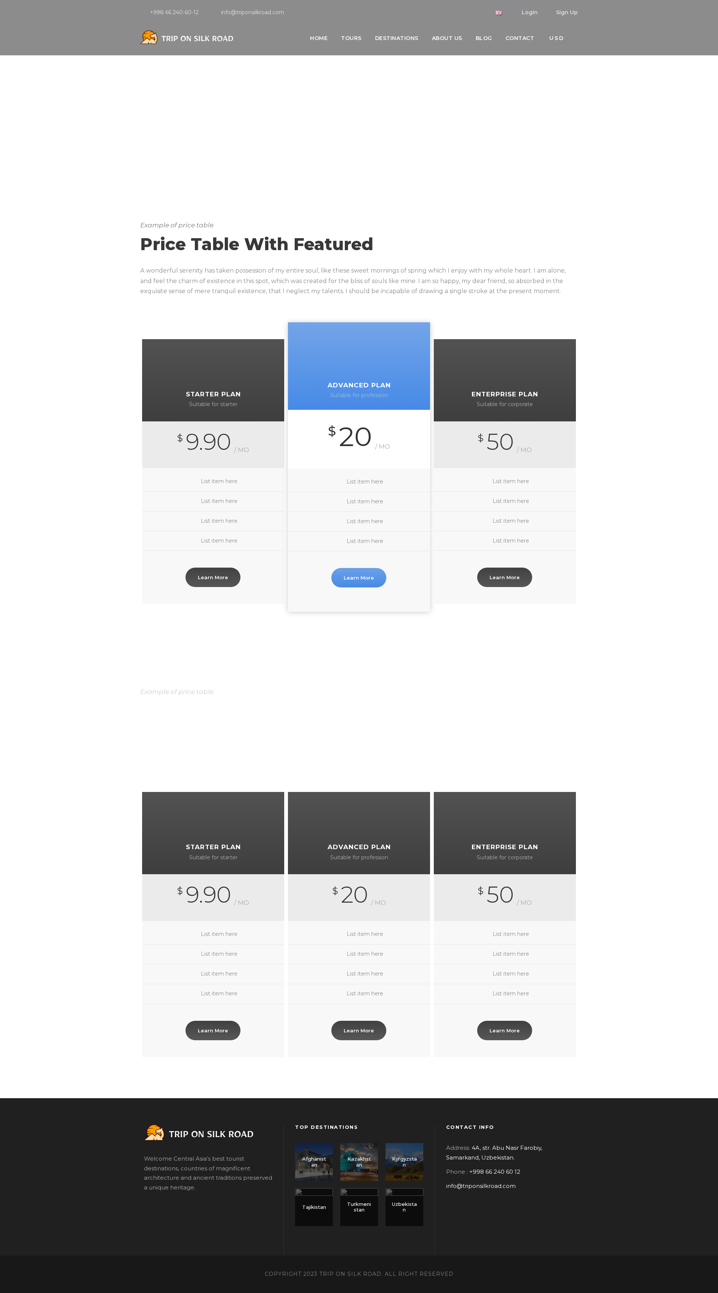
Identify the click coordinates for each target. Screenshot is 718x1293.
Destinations (396, 38)
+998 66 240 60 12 (494, 1171)
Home (319, 38)
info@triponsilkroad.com (481, 1185)
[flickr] (470, 12)
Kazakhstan (359, 1162)
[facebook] (458, 12)
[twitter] (482, 12)
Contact (520, 38)
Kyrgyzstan (404, 1162)
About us (447, 38)
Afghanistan (314, 1162)
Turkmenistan (359, 1207)
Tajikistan (314, 1207)
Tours (351, 38)
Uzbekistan (404, 1207)
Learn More (213, 577)
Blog (484, 38)
